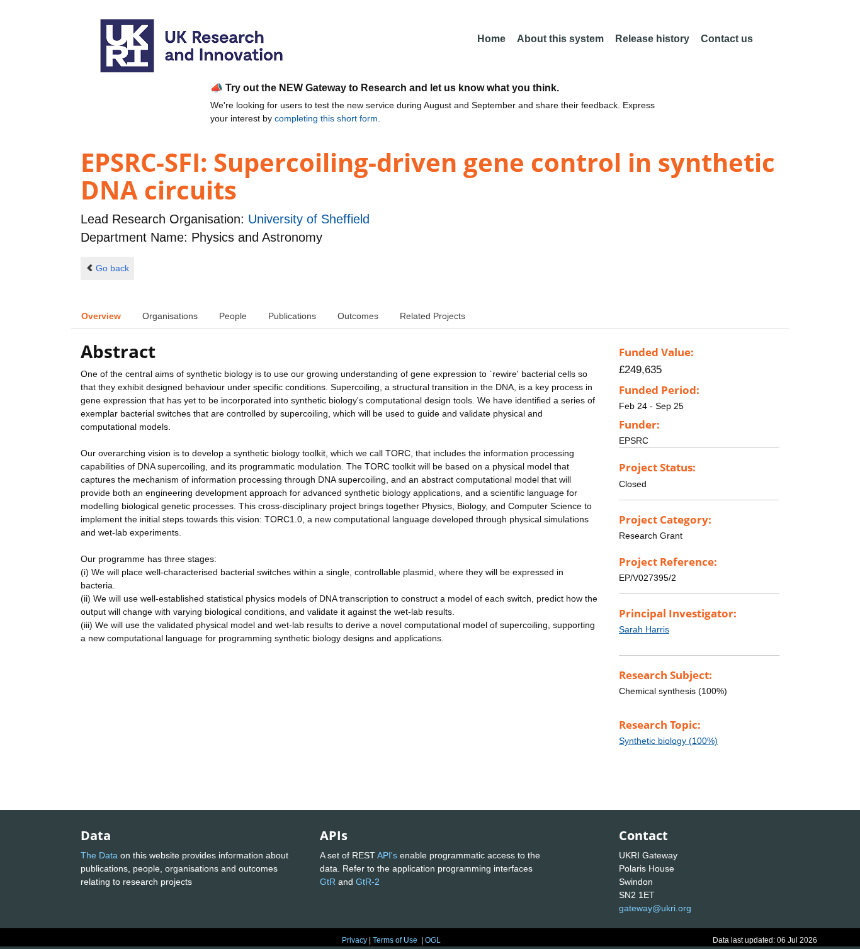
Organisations (170, 316)
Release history (652, 38)
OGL (433, 940)
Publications (292, 316)
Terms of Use (395, 940)
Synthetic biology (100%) (668, 741)
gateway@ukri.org (655, 908)
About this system (560, 38)
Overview (101, 316)
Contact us (727, 38)
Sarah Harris (644, 629)
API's (387, 855)
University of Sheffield (309, 219)
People (233, 316)
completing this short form (326, 118)
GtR (328, 882)
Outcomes (357, 316)
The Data (99, 855)
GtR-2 (368, 882)
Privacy (354, 940)
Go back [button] (112, 268)
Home (491, 38)
